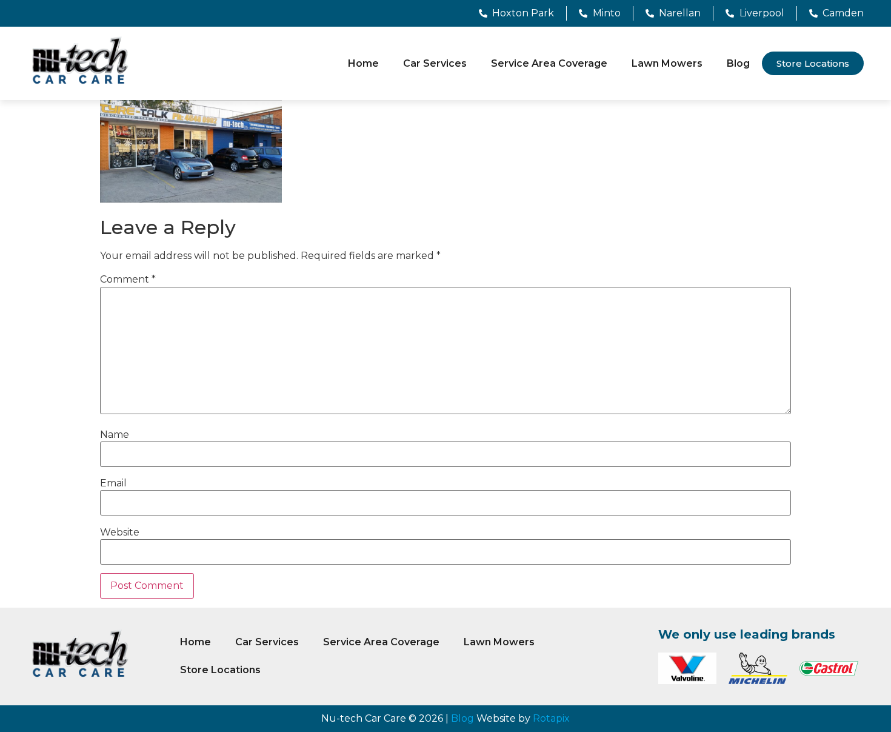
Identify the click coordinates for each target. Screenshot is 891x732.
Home (363, 63)
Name (114, 435)
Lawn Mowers (667, 63)
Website (119, 532)
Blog (738, 63)
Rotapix (551, 718)
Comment (128, 279)
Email (113, 483)
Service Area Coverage (549, 63)
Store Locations (220, 670)
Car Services (435, 63)
